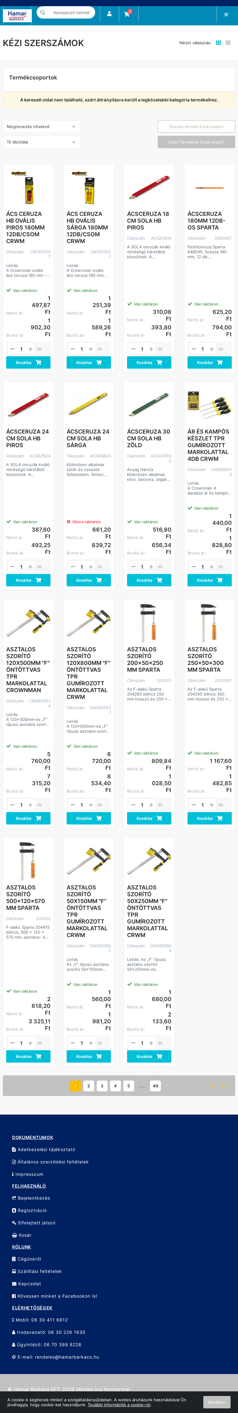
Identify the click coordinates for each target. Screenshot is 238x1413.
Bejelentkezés (33, 1198)
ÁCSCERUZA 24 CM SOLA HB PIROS (27, 438)
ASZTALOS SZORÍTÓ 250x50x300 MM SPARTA (205, 659)
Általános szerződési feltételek (52, 1161)
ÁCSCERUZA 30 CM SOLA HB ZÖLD (148, 438)
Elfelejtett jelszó (36, 1222)
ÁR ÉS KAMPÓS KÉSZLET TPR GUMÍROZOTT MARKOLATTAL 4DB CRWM (208, 445)
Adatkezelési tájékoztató (45, 1149)
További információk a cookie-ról (119, 1404)
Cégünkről (28, 1258)
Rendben (217, 1402)
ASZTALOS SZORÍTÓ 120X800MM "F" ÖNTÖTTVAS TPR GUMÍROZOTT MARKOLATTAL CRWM (88, 673)
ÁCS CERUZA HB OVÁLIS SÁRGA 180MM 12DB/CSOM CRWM (87, 227)
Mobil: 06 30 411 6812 (41, 1319)
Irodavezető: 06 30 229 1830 (50, 1332)
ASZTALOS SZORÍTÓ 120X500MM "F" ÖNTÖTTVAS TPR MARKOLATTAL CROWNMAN (28, 669)
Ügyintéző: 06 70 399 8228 (48, 1344)
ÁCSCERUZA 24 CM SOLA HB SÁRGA (88, 438)
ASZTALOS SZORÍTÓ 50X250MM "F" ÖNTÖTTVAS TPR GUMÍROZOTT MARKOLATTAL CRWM (147, 911)
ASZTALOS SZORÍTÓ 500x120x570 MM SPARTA (25, 897)
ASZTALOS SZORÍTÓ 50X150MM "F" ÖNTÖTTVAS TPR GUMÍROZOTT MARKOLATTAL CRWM (87, 911)
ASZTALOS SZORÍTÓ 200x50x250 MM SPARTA (145, 659)
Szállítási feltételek (39, 1271)
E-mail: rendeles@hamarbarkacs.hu (57, 1356)
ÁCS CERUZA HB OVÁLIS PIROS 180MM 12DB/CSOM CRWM (25, 227)
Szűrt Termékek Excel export (196, 141)
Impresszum (28, 1174)
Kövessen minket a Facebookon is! (56, 1296)
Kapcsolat (29, 1283)
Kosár (24, 1235)
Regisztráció (31, 1210)
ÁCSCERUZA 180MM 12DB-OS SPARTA (206, 221)
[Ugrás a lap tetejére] (219, 1375)
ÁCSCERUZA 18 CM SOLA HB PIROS (148, 221)
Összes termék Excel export (196, 126)
